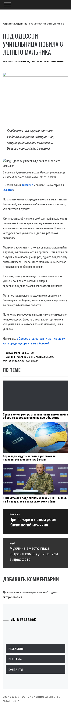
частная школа (29, 360)
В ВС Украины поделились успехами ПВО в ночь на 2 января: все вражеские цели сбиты (35, 499)
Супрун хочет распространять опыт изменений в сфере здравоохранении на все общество (35, 416)
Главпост (27, 185)
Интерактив (36, 357)
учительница (11, 360)
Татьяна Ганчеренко (52, 61)
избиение (22, 357)
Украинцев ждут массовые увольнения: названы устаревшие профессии (29, 457)
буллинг (10, 357)
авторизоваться (12, 597)
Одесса (48, 357)
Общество (28, 353)
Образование (12, 353)
